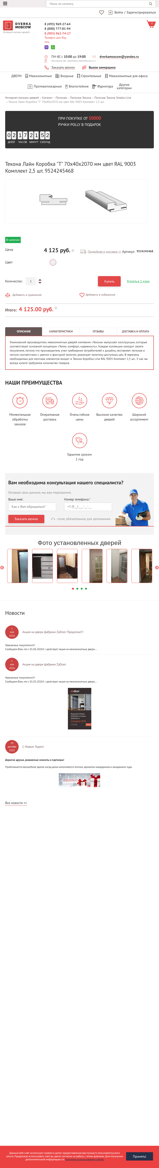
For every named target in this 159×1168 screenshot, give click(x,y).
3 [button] (82, 589)
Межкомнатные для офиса (128, 76)
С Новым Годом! (33, 747)
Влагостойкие (79, 86)
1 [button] (73, 589)
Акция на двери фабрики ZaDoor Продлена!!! (52, 632)
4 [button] (86, 589)
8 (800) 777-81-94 (58, 29)
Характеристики (61, 331)
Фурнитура (105, 86)
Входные (66, 76)
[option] (76, 201)
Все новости (14, 803)
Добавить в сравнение (27, 295)
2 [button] (77, 589)
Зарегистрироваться (141, 12)
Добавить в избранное (100, 294)
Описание (24, 331)
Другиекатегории (124, 86)
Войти (118, 12)
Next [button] (157, 568)
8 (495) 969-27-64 (58, 24)
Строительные (91, 76)
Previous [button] (2, 568)
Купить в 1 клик (138, 281)
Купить (109, 281)
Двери (16, 76)
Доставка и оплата (135, 331)
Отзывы (98, 331)
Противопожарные (48, 86)
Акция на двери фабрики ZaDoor (44, 664)
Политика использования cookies (84, 1159)
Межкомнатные (40, 76)
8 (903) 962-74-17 (58, 33)
